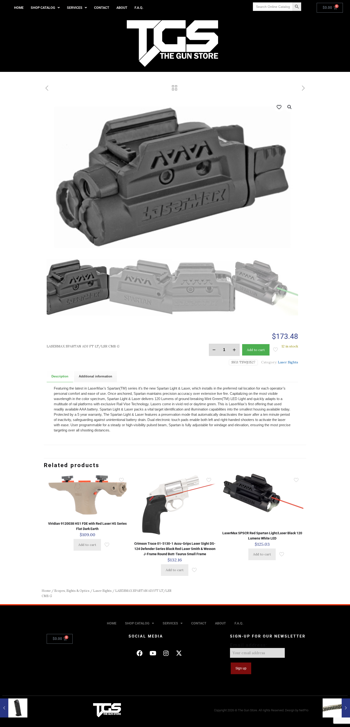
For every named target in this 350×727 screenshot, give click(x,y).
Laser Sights (288, 362)
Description (59, 376)
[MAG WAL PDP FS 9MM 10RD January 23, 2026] (13, 707)
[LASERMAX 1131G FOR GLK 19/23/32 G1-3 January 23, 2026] (336, 707)
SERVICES (74, 8)
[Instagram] (166, 653)
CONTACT (101, 8)
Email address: (249, 645)
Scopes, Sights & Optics (72, 591)
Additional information (95, 376)
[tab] (60, 376)
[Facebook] (140, 653)
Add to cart (256, 350)
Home (46, 591)
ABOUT (121, 8)
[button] (45, 7)
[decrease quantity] (214, 350)
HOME (19, 8)
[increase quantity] (234, 350)
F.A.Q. (139, 8)
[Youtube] (153, 653)
